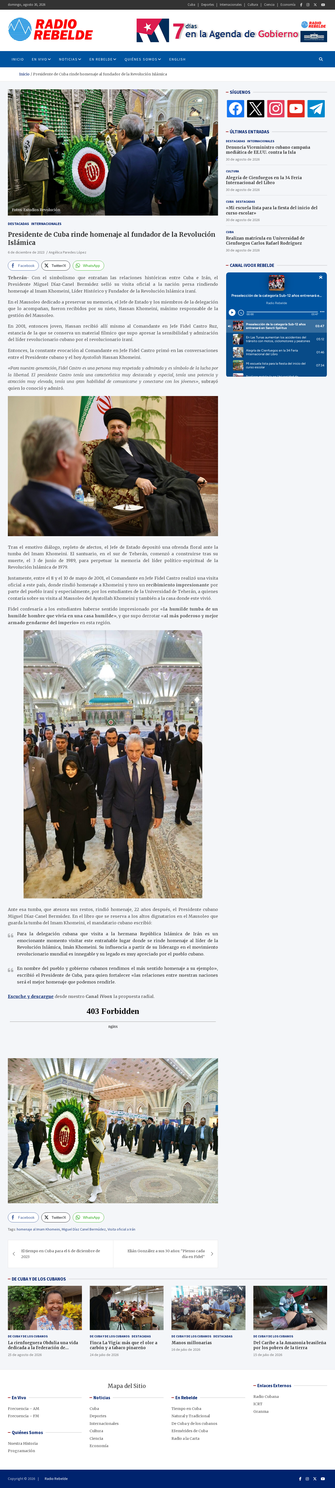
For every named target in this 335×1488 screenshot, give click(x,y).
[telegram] (316, 108)
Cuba (191, 4)
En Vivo (39, 59)
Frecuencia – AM (23, 1408)
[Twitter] (315, 5)
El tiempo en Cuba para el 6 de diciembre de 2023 (60, 1254)
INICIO (18, 59)
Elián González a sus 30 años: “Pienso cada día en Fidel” (166, 1254)
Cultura (253, 4)
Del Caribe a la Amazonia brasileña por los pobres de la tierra (289, 1345)
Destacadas (18, 223)
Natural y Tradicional (190, 1416)
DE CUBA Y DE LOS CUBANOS (39, 1279)
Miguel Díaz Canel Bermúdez (84, 1229)
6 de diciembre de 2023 (26, 252)
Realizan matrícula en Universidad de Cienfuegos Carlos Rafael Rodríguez (265, 241)
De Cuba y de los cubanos (28, 1336)
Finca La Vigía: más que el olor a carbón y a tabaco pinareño (123, 1345)
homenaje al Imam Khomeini (38, 1229)
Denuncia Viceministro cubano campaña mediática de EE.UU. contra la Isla (268, 150)
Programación (21, 1450)
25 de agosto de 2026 (25, 1354)
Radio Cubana (266, 1396)
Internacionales (231, 4)
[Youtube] (323, 5)
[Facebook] (301, 5)
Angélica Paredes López (67, 252)
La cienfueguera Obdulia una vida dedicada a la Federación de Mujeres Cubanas (43, 1347)
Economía (288, 4)
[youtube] (296, 108)
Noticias (68, 59)
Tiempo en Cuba (186, 1408)
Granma (261, 1411)
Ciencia (269, 4)
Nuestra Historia (23, 1443)
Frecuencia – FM (23, 1416)
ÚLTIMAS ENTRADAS (249, 132)
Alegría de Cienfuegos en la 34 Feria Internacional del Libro (264, 180)
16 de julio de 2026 (185, 1349)
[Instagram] (307, 5)
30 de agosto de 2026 (243, 159)
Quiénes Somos (141, 59)
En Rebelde (101, 59)
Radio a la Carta (185, 1438)
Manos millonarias (191, 1342)
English (177, 59)
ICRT (258, 1404)
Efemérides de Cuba (189, 1431)
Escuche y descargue (31, 996)
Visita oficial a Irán (121, 1229)
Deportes (207, 4)
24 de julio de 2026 (104, 1354)
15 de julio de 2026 (267, 1354)
